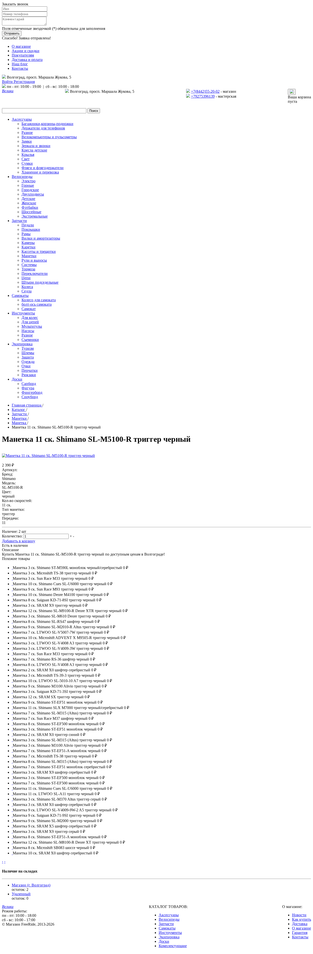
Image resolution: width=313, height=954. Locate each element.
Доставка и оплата (27, 60)
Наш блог (20, 64)
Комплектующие (173, 946)
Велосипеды (169, 919)
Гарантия (299, 933)
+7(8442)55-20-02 (205, 91)
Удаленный (21, 894)
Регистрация (24, 82)
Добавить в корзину (18, 541)
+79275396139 (203, 96)
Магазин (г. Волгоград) (31, 885)
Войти (8, 82)
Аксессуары (169, 915)
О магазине (21, 46)
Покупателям (23, 55)
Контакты (20, 68)
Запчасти (166, 924)
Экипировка (169, 937)
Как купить (301, 919)
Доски (164, 941)
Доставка (299, 924)
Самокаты (167, 928)
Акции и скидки (25, 51)
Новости (299, 915)
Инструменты (170, 933)
